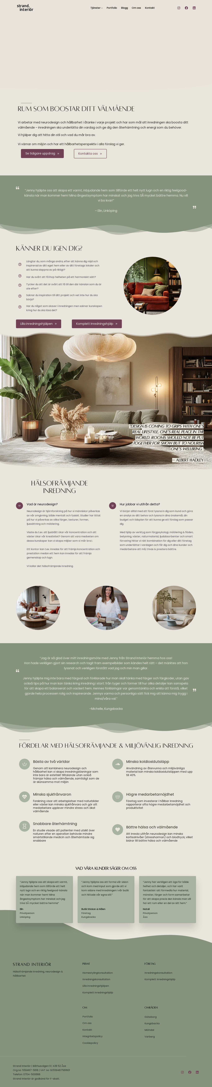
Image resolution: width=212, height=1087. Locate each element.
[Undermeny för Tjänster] (102, 8)
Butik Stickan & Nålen (93, 909)
